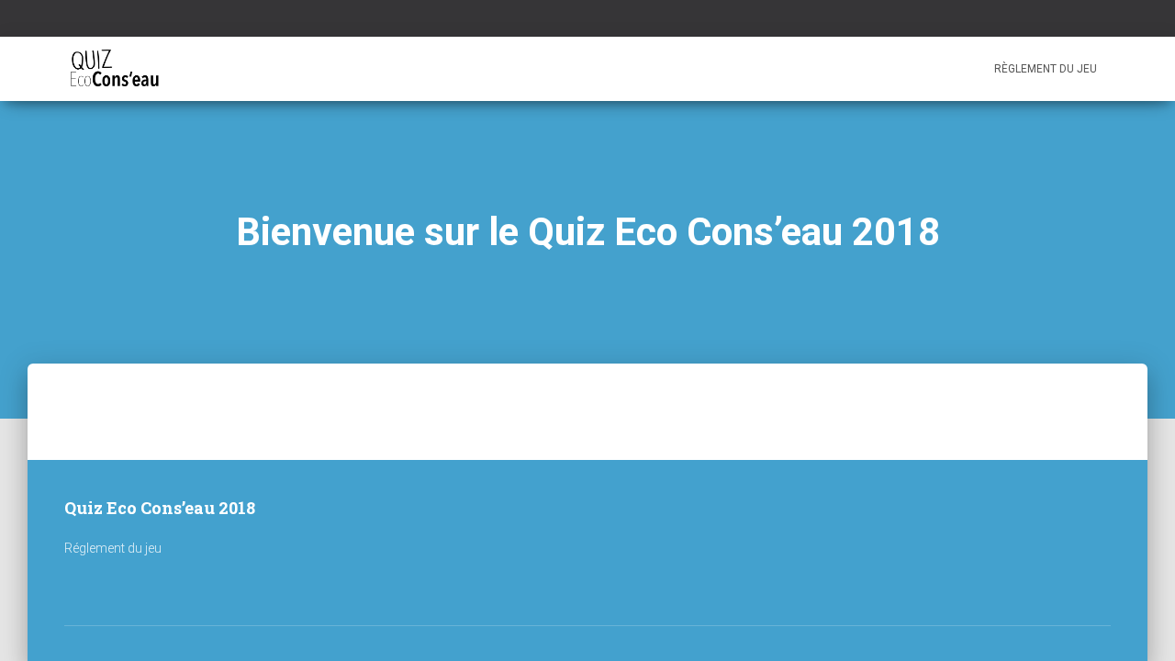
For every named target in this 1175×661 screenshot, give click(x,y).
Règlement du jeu (1045, 68)
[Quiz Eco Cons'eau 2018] (113, 69)
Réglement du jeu (113, 548)
